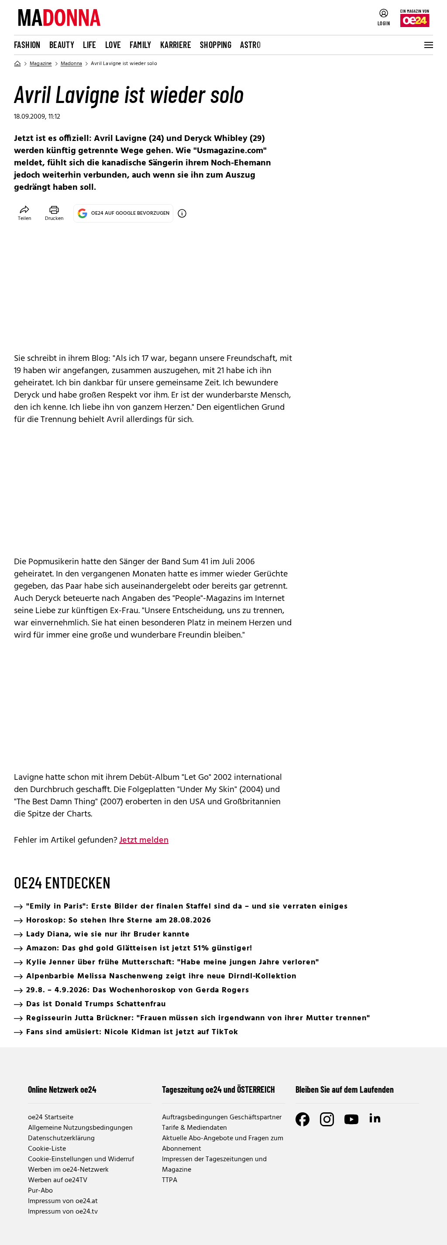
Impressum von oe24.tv (63, 1212)
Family (140, 44)
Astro (250, 44)
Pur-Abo (40, 1191)
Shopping (215, 44)
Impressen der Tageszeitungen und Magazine (214, 1165)
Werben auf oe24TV (57, 1180)
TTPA (169, 1180)
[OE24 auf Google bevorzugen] (182, 213)
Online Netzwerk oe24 (62, 1089)
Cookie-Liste (47, 1149)
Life (89, 44)
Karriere (175, 44)
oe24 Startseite (50, 1117)
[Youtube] (351, 1119)
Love (113, 44)
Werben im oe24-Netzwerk (68, 1170)
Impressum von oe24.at (63, 1201)
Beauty (61, 44)
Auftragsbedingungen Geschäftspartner (222, 1117)
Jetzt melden (143, 840)
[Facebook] (302, 1119)
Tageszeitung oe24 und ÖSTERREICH (218, 1089)
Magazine (41, 63)
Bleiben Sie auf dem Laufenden (345, 1089)
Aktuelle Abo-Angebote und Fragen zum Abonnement (222, 1144)
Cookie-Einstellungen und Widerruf (81, 1159)
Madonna (71, 63)
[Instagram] (327, 1119)
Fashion (27, 44)
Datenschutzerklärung (61, 1138)
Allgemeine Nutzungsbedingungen (80, 1128)
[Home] (17, 63)
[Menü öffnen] (428, 44)
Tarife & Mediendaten (194, 1128)
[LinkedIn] (376, 1119)
